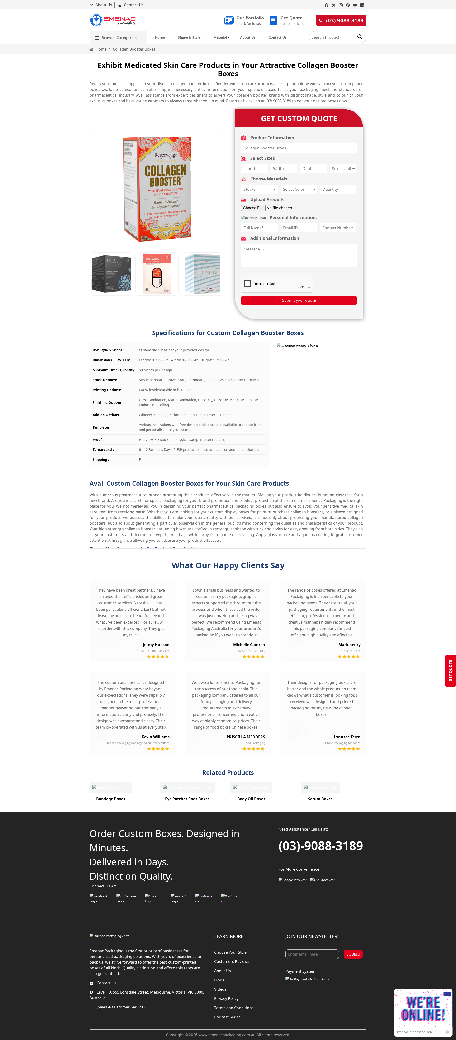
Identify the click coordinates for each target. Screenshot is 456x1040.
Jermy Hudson (156, 644)
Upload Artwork (266, 199)
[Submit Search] (359, 36)
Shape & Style (189, 37)
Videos (220, 989)
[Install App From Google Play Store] (293, 880)
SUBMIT (354, 954)
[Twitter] (334, 5)
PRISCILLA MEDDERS (246, 737)
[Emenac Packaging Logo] (109, 935)
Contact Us (133, 4)
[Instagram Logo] (129, 899)
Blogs (219, 980)
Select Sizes (262, 158)
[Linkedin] (362, 5)
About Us (103, 4)
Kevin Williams (156, 737)
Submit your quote (299, 300)
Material (220, 37)
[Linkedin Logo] (156, 899)
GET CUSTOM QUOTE (299, 118)
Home (160, 37)
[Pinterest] (348, 5)
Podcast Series (227, 1017)
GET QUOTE (450, 670)
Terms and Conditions (234, 1007)
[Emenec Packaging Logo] (113, 20)
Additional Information (274, 238)
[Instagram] (341, 5)
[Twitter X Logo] (207, 899)
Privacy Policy (226, 998)
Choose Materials (268, 179)
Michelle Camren (249, 644)
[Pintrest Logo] (182, 899)
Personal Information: (293, 217)
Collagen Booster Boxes (134, 49)
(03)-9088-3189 (321, 845)
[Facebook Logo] (102, 899)
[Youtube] (355, 5)
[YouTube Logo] (232, 899)
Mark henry (349, 644)
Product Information (271, 137)
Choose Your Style (230, 952)
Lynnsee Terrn (347, 737)
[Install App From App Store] (323, 880)
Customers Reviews (231, 961)
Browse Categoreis (119, 37)
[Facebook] (326, 5)
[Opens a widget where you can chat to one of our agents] (423, 1012)
